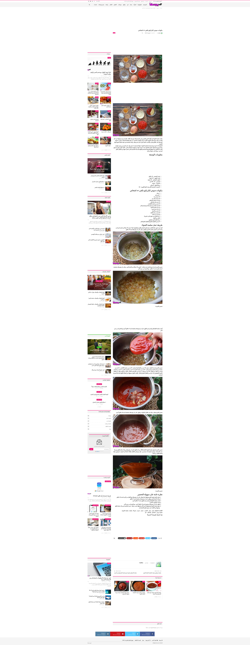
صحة (131, 4)
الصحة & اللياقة (108, 426)
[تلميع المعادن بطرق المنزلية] (93, 114)
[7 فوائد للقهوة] (105, 140)
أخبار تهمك (147, 640)
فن (127, 4)
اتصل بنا (146, 1)
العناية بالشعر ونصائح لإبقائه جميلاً (99, 169)
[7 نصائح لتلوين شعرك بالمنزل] (108, 183)
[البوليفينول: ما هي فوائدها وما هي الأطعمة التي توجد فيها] (93, 126)
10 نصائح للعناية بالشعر (99, 187)
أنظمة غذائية (108, 201)
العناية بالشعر (99, 166)
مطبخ (124, 4)
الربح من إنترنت (107, 481)
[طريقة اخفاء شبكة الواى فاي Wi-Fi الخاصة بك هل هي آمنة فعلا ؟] (108, 592)
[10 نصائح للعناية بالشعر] (108, 189)
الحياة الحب (154, 640)
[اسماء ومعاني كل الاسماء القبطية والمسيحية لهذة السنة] (105, 86)
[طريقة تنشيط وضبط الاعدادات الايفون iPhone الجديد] (105, 508)
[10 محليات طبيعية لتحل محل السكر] (105, 100)
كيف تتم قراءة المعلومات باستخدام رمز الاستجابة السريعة (100, 578)
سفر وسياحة (101, 4)
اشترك (91, 449)
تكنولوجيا (140, 4)
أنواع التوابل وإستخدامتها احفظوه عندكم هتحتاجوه (99, 284)
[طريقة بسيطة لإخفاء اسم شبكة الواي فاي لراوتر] (108, 603)
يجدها (160, 640)
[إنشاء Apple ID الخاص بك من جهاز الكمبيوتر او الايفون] (93, 508)
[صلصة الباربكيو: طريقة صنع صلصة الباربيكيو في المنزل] (153, 586)
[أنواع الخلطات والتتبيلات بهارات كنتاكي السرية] (108, 294)
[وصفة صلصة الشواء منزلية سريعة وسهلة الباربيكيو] (121, 586)
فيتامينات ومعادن (108, 423)
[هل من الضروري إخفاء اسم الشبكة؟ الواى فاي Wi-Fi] (108, 597)
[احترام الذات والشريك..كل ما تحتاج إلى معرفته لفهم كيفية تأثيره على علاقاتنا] (108, 365)
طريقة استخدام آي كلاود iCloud (102, 496)
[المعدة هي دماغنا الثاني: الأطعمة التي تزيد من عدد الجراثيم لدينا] (108, 230)
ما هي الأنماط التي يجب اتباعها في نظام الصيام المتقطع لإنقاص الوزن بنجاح (100, 217)
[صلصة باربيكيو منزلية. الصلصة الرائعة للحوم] (137, 586)
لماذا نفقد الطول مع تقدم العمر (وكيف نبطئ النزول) (100, 73)
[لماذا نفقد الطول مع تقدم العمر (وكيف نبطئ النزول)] (99, 64)
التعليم (115, 4)
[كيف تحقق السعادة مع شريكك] (108, 371)
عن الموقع (142, 1)
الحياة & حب (99, 347)
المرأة (135, 4)
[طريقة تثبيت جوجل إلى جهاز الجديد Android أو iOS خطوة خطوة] (105, 522)
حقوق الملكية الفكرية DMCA (128, 1)
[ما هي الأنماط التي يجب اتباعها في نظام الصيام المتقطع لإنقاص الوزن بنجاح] (99, 207)
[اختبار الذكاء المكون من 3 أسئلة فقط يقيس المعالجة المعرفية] (93, 86)
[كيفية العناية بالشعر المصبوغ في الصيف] (108, 177)
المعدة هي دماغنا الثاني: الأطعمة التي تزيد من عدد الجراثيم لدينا (96, 229)
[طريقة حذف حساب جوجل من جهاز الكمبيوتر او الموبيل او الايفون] (93, 522)
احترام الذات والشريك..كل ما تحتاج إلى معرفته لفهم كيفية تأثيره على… (96, 364)
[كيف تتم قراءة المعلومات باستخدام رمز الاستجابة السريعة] (99, 569)
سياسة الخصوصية (137, 1)
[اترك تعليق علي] (143, 33)
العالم (111, 4)
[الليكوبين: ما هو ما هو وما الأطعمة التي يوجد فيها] (108, 241)
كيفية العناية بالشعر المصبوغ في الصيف (99, 394)
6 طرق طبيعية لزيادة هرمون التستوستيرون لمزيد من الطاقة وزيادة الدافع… (96, 358)
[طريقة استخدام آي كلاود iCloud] (99, 487)
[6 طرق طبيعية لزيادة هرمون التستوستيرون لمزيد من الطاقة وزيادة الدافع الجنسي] (108, 358)
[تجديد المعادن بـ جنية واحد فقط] (105, 114)
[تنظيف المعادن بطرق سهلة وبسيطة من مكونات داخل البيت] (93, 100)
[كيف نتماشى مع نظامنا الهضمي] (108, 236)
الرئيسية (150, 1)
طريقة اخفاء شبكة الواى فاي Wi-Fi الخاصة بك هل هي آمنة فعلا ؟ (96, 591)
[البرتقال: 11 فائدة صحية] (105, 126)
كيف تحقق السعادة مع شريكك (98, 370)
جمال (143, 640)
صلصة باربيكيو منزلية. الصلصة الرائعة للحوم (152, 572)
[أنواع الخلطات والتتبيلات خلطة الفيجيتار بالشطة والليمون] (108, 305)
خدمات (95, 4)
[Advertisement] (137, 19)
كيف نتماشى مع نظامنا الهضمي (97, 234)
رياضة (107, 4)
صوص (114, 32)
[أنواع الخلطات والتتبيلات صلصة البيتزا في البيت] (108, 300)
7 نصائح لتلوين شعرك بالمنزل (98, 181)
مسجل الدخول (154, 627)
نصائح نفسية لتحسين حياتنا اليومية (99, 350)
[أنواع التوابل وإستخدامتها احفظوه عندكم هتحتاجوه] (99, 282)
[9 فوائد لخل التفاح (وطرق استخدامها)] (93, 140)
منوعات (120, 4)
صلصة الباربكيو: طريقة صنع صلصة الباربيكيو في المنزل (125, 572)
